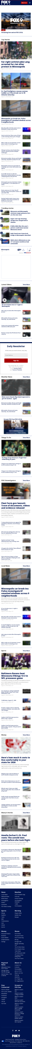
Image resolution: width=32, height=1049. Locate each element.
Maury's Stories (7, 813)
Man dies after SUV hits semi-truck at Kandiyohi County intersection (11, 128)
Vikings (3, 913)
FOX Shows (18, 933)
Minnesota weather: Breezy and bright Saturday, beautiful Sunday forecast (11, 158)
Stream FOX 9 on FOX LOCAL (13, 419)
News (3, 892)
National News (5, 896)
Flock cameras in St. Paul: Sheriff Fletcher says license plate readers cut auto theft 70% (11, 191)
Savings (3, 941)
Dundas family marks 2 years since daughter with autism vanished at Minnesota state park (10, 200)
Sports (3, 651)
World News (4, 898)
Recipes (17, 917)
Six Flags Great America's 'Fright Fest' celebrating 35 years (14, 458)
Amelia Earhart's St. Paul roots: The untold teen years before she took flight (15, 837)
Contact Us (18, 965)
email (19, 1030)
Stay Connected (5, 986)
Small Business (5, 939)
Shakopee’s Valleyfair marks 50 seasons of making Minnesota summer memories (11, 867)
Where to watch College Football (19, 993)
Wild (2, 919)
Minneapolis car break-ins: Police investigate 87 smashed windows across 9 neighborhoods (16, 120)
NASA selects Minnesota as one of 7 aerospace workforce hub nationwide (20, 241)
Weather (18, 892)
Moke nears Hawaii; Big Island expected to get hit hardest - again (16, 397)
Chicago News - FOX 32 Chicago (5, 971)
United (3, 925)
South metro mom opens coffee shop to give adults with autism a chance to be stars (11, 883)
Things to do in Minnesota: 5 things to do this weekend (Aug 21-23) (11, 464)
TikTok (3, 1001)
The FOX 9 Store (19, 958)
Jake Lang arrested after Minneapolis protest (11, 311)
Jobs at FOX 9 (18, 971)
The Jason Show (19, 935)
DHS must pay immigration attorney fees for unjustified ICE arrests (10, 532)
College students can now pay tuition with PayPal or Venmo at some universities (11, 806)
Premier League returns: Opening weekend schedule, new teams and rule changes (10, 709)
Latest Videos (6, 284)
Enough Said (18, 941)
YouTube (3, 1003)
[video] (16, 295)
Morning (18, 911)
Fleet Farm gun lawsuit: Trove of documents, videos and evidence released (15, 505)
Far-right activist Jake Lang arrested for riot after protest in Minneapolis (15, 64)
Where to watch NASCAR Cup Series (20, 1000)
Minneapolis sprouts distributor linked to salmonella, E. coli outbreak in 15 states (11, 183)
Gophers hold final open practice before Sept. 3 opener (9, 717)
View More (26, 284)
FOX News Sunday (6, 906)
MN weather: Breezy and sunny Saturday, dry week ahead (9, 318)
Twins (2, 917)
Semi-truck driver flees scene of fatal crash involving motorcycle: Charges (11, 136)
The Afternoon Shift (20, 953)
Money (3, 735)
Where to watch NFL (19, 990)
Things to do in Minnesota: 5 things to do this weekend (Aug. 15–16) (11, 471)
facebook (13, 1030)
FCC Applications (19, 981)
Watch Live (24, 2)
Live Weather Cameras (18, 901)
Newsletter (4, 993)
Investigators (4, 900)
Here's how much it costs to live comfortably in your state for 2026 (15, 760)
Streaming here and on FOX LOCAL (12, 32)
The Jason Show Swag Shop (19, 955)
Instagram (4, 997)
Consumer (4, 904)
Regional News (4, 964)
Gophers (3, 915)
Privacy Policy (18, 368)
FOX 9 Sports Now (20, 949)
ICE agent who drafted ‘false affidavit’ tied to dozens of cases (11, 548)
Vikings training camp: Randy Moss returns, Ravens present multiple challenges (10, 151)
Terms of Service (17, 370)
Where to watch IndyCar (19, 1004)
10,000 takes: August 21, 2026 (8, 700)
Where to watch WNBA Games (19, 1017)
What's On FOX (19, 973)
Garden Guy (18, 915)
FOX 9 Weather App (20, 894)
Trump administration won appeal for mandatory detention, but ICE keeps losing (11, 524)
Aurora (3, 927)
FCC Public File (18, 979)
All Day (16, 939)
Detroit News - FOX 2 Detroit (6, 974)
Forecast (17, 896)
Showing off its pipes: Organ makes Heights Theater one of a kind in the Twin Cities (10, 875)
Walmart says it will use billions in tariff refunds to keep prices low (10, 774)
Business (3, 935)
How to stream (5, 989)
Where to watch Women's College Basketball (19, 1013)
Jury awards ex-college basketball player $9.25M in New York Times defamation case (10, 692)
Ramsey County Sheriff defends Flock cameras (11, 333)
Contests (17, 967)
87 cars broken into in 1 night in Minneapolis (12, 305)
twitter (16, 1030)
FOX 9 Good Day (19, 937)
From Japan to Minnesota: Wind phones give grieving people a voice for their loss (11, 851)
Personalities (18, 969)
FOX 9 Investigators (8, 480)
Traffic (16, 904)
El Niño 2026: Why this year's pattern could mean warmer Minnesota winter (19, 227)
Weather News (6, 377)
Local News (5, 566)
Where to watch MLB (19, 997)
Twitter (3, 999)
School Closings (19, 898)
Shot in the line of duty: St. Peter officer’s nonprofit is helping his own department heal (10, 558)
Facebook (4, 995)
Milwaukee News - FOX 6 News (6, 967)
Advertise (17, 977)
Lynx (2, 923)
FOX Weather (18, 906)
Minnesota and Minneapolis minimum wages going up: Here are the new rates (20, 213)
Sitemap (17, 975)
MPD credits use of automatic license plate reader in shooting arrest (11, 143)
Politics (3, 902)
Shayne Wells (18, 913)
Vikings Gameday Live (19, 944)
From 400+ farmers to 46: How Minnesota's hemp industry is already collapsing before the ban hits (11, 175)
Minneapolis (5, 249)
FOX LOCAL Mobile (6, 991)
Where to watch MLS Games (19, 1021)
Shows (17, 931)
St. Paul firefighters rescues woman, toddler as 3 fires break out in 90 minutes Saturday (14, 93)
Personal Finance (5, 933)
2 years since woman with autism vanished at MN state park (9, 326)
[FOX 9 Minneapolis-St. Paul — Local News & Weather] (6, 3)
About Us (18, 963)
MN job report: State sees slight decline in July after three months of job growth (10, 790)
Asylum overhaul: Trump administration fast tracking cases (10, 540)
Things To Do (6, 438)
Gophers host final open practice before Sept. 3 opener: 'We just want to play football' (11, 727)
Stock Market (4, 937)
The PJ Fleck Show (19, 947)
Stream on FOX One (18, 986)
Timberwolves (5, 921)
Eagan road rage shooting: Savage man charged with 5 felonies (19, 220)
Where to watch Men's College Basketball (19, 1008)
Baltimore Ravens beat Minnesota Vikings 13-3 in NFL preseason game (14, 676)
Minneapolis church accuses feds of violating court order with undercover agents (11, 167)
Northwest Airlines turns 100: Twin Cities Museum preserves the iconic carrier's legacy (10, 859)
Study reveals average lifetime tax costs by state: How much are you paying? (10, 798)
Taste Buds (18, 951)
